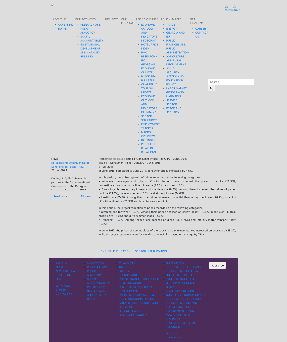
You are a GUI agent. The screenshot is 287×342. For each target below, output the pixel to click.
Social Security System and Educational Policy (175, 76)
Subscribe (217, 265)
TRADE (170, 24)
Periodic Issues (147, 19)
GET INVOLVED (63, 285)
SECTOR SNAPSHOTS (179, 306)
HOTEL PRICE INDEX (179, 275)
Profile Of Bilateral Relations (148, 148)
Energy (171, 28)
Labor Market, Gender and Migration (176, 92)
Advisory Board (67, 271)
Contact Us (64, 293)
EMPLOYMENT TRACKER (181, 310)
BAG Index (148, 140)
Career (200, 28)
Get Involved (196, 21)
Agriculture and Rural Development (176, 60)
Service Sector (130, 310)
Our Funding (127, 21)
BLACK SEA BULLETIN (180, 291)
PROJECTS (111, 19)
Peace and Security (133, 314)
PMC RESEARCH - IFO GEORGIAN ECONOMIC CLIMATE (180, 283)
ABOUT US (59, 19)
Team (59, 267)
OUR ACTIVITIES (95, 263)
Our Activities (85, 19)
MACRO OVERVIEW (178, 314)
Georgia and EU (130, 275)
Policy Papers (171, 19)
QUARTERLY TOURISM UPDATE (149, 88)
